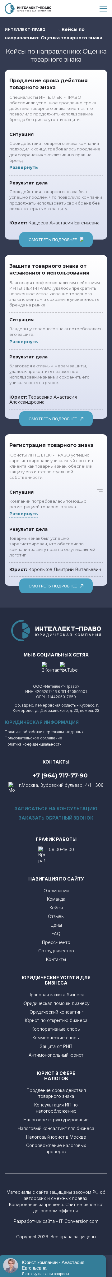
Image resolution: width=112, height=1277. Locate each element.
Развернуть (23, 167)
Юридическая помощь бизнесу (56, 1003)
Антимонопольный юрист (56, 1055)
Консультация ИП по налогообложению (56, 1108)
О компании (56, 890)
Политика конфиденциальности (33, 744)
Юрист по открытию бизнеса (56, 1020)
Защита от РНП (56, 1046)
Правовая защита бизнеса (56, 994)
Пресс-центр (56, 942)
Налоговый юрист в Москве (56, 1137)
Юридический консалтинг (56, 1012)
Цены (56, 925)
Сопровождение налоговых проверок (56, 1148)
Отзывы (56, 916)
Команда (56, 899)
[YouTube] (69, 667)
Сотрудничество (56, 950)
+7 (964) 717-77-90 (60, 775)
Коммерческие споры (56, 1037)
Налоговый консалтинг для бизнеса (56, 1128)
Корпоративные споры (56, 1029)
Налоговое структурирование (56, 1119)
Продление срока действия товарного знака (56, 1093)
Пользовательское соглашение (33, 738)
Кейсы (56, 907)
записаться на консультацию (56, 808)
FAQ (56, 933)
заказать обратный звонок (56, 817)
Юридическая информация (42, 722)
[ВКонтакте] (53, 667)
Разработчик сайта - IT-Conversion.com (56, 1221)
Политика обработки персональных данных (44, 732)
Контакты (56, 959)
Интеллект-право (25, 30)
